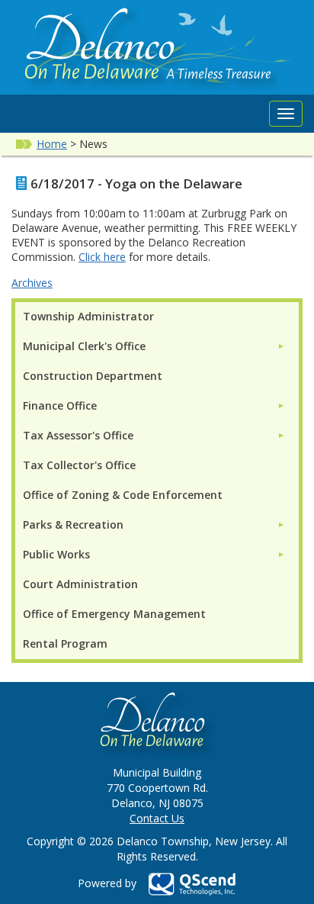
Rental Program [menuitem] (65, 643)
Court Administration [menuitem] (80, 584)
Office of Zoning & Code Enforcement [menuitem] (123, 494)
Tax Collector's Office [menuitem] (79, 465)
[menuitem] (154, 346)
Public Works (56, 554)
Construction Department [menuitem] (92, 375)
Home (52, 144)
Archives (32, 282)
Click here (102, 256)
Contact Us (157, 818)
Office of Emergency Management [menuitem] (114, 613)
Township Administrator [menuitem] (88, 316)
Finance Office (60, 405)
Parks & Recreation (73, 524)
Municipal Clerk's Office (84, 346)
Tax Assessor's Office (78, 435)
